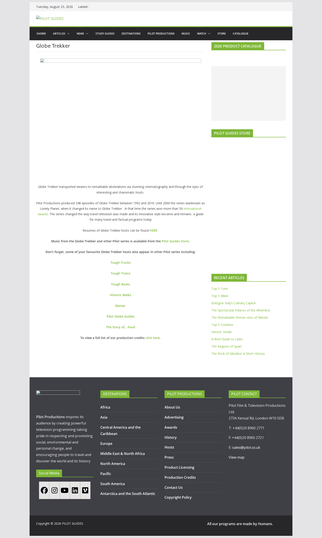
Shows (41, 33)
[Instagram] (54, 490)
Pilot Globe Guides (120, 316)
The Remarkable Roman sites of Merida (239, 317)
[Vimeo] (85, 490)
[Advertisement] (248, 93)
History (171, 437)
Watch (201, 33)
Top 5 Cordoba (222, 325)
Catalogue (240, 33)
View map (236, 457)
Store (222, 33)
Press (169, 457)
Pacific (105, 473)
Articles (59, 33)
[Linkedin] (75, 490)
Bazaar (120, 306)
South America (112, 483)
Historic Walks (120, 295)
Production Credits (180, 477)
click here (152, 338)
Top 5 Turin (219, 288)
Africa (105, 407)
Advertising (174, 417)
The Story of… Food (120, 327)
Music (186, 33)
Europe (106, 443)
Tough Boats (120, 284)
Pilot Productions (161, 33)
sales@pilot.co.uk (246, 447)
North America (112, 463)
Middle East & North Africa (122, 453)
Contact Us (174, 487)
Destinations (131, 33)
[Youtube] (65, 490)
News (80, 33)
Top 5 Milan (219, 296)
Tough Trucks (120, 262)
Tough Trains (120, 273)
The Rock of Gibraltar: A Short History (238, 353)
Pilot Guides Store (175, 241)
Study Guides (105, 33)
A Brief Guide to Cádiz (226, 339)
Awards (171, 427)
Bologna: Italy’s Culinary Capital (233, 303)
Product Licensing (179, 467)
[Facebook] (44, 490)
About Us (172, 407)
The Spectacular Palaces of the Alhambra (240, 310)
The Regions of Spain (226, 346)
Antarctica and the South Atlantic (128, 493)
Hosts (169, 447)
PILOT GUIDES (72, 523)
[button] (67, 33)
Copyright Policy (178, 497)
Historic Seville (221, 332)
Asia (103, 417)
